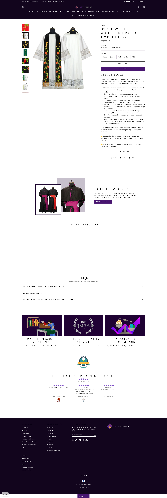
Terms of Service (27, 467)
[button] (82, 404)
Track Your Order (59, 1)
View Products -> (103, 201)
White (134, 57)
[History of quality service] (84, 325)
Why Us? (24, 430)
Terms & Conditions (28, 439)
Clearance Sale (129, 11)
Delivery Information (29, 444)
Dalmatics (50, 444)
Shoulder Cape (52, 436)
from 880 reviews (83, 381)
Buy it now (123, 68)
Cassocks (50, 427)
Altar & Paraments (48, 11)
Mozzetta (50, 433)
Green (112, 57)
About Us (25, 427)
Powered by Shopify (83, 487)
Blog (23, 464)
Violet (126, 57)
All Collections (26, 461)
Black (105, 57)
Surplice (49, 439)
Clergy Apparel (72, 11)
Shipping (104, 47)
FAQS (23, 447)
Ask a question (123, 152)
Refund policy (26, 470)
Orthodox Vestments (54, 450)
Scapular (50, 442)
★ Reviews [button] (83, 496)
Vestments (91, 11)
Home (32, 11)
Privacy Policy (26, 436)
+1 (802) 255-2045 (45, 1)
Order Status (26, 458)
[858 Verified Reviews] (83, 369)
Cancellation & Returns (29, 442)
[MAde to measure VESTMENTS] (42, 325)
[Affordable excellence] (125, 325)
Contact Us (25, 433)
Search (24, 456)
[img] (83, 379)
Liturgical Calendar (83, 15)
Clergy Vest (50, 430)
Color (103, 53)
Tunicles (50, 447)
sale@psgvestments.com (30, 1)
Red (119, 57)
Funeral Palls (110, 11)
